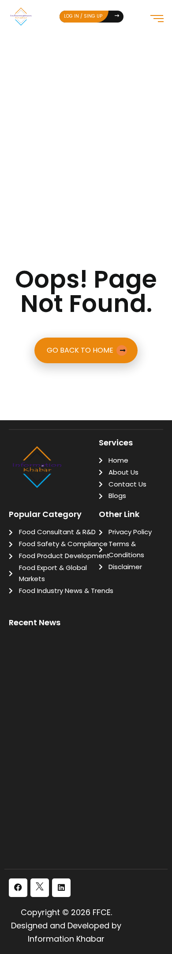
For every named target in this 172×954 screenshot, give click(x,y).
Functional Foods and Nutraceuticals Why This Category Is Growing (88, 749)
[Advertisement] (86, 123)
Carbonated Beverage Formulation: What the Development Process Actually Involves (84, 832)
